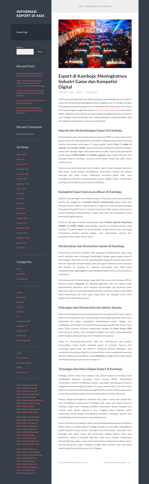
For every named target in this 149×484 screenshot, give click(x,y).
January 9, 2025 (65, 92)
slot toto (20, 307)
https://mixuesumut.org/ (26, 473)
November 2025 (23, 174)
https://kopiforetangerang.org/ (28, 403)
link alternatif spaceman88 (108, 110)
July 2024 (20, 248)
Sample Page (22, 32)
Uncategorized (22, 279)
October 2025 (22, 179)
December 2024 (23, 228)
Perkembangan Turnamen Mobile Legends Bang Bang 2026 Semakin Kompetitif (30, 110)
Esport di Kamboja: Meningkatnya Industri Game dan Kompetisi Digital (92, 81)
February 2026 (22, 164)
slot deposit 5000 (23, 321)
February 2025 (22, 218)
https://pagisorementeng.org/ (28, 417)
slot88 (19, 353)
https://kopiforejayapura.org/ (28, 394)
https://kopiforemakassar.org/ (28, 444)
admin (79, 92)
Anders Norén (118, 462)
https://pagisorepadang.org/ (27, 426)
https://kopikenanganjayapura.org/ (30, 400)
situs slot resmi (22, 358)
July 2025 (20, 194)
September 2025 (23, 184)
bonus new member (24, 363)
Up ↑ (130, 462)
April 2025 (21, 208)
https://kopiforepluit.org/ (26, 438)
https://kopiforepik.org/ (26, 435)
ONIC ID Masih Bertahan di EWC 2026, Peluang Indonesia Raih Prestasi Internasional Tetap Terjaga (30, 83)
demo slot (20, 302)
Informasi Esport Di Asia (30, 14)
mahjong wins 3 (22, 331)
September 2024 (23, 238)
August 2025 (22, 189)
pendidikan (21, 274)
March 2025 (21, 213)
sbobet (19, 367)
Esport (19, 269)
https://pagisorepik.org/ (26, 406)
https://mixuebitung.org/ (26, 397)
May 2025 (21, 203)
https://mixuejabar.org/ (25, 470)
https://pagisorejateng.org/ (27, 429)
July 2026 (20, 159)
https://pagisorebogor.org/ (27, 449)
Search (20, 47)
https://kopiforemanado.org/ (27, 467)
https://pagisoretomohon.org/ (28, 420)
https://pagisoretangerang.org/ (28, 452)
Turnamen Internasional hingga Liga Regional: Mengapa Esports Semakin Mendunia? (30, 93)
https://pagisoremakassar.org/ (28, 409)
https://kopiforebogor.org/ (27, 464)
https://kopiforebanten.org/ (27, 385)
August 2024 (22, 243)
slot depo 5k (21, 297)
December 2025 (23, 169)
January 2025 (22, 223)
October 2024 (22, 233)
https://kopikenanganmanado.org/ (30, 455)
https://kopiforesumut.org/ (27, 391)
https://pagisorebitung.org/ (27, 423)
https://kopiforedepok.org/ (27, 458)
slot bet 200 (21, 336)
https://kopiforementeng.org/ (28, 432)
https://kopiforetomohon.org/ (28, 441)
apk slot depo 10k (23, 340)
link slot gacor (22, 372)
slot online (20, 312)
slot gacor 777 (22, 326)
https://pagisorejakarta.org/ (27, 412)
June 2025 (21, 198)
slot (18, 316)
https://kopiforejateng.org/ (27, 388)
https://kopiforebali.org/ (26, 461)
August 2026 (22, 154)
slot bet (19, 292)
